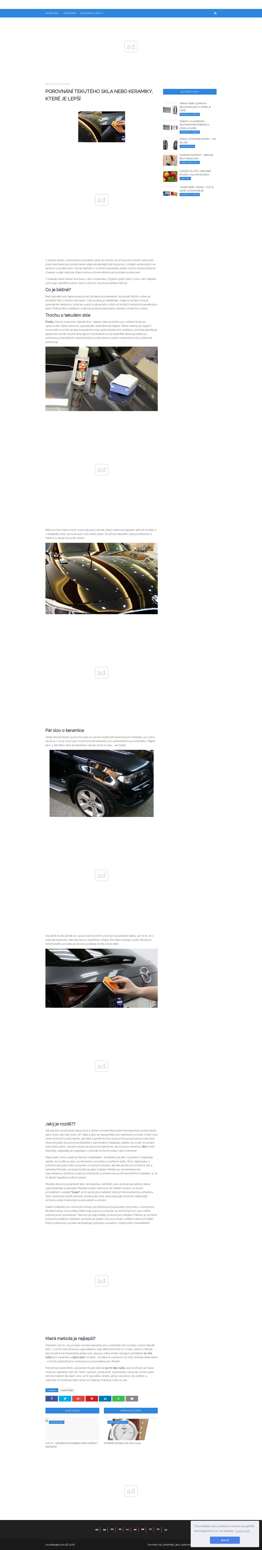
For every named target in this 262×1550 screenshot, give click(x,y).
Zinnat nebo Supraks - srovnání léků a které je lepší (195, 107)
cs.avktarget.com (55, 1544)
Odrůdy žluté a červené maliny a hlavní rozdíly (195, 173)
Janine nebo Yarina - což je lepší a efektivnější (196, 189)
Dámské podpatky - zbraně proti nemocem (196, 157)
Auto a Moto (64, 84)
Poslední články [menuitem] (91, 13)
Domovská (50, 84)
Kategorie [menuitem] (69, 13)
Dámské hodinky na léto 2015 (122, 1443)
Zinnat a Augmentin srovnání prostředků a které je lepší (194, 125)
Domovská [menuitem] (52, 13)
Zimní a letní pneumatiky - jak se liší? (197, 141)
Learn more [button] (242, 1531)
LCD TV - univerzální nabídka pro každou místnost (71, 1445)
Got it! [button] (225, 1540)
